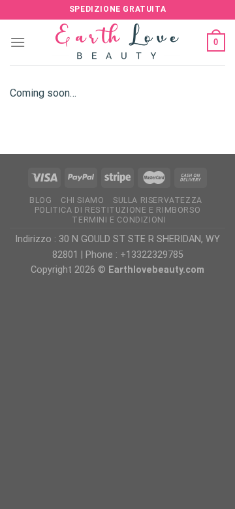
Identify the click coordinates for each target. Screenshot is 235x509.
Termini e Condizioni (119, 219)
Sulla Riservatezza (157, 200)
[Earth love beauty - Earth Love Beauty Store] (117, 42)
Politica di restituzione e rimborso (117, 210)
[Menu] (17, 42)
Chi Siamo (82, 200)
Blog (40, 200)
